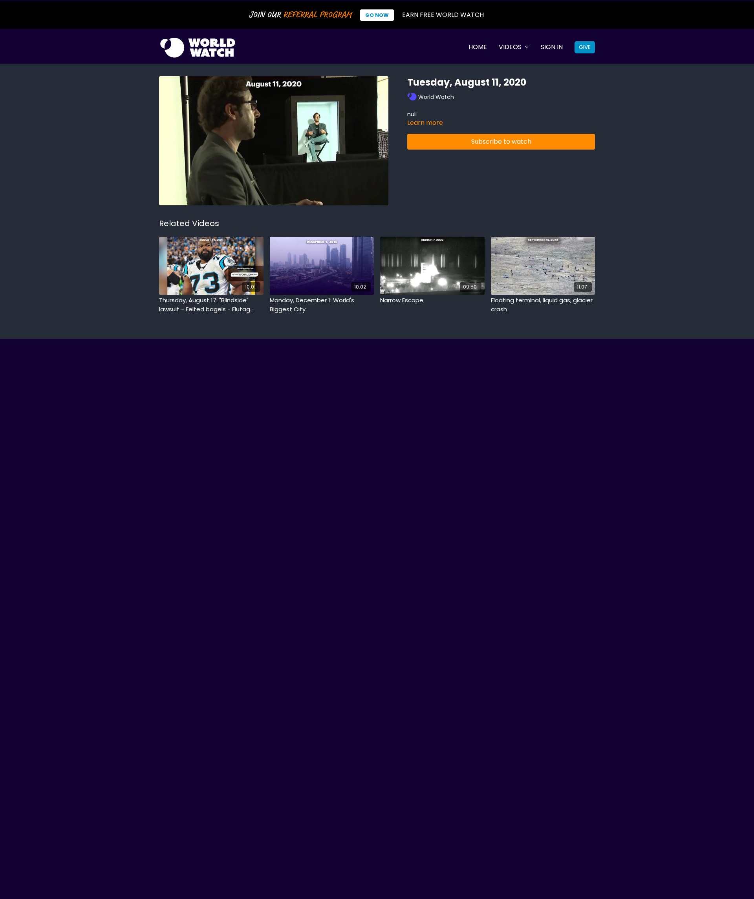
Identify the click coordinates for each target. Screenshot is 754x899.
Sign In (552, 46)
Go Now (377, 15)
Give (585, 47)
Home (478, 46)
